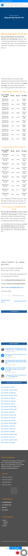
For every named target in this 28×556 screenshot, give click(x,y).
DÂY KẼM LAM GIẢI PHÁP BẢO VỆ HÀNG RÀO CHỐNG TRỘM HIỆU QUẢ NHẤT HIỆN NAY (16, 362)
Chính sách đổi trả (6, 482)
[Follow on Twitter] (17, 548)
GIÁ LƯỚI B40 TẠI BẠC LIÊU (8, 429)
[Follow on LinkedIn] (20, 548)
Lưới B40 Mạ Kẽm (6, 502)
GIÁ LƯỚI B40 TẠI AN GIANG (8, 420)
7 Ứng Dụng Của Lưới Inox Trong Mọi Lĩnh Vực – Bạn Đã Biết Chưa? (15, 375)
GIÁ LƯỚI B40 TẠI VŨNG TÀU (8, 401)
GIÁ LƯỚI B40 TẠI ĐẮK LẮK (8, 437)
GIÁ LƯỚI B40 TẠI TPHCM (7, 387)
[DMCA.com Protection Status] (14, 490)
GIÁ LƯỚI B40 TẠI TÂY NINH (8, 398)
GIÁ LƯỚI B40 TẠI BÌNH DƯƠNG (9, 390)
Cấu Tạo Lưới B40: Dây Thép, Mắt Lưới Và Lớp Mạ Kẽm (15, 355)
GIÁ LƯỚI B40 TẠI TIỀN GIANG (8, 406)
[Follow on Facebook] (10, 548)
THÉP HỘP (16, 15)
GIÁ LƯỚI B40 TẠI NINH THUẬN (9, 440)
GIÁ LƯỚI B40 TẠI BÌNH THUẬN (9, 434)
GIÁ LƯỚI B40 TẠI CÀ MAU (8, 431)
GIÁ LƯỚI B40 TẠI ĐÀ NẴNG (8, 442)
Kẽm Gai (4, 507)
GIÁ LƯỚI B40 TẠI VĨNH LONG (8, 415)
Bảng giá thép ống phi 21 (21, 301)
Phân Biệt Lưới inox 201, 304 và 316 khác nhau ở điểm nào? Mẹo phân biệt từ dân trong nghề (15, 369)
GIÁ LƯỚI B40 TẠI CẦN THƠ (8, 426)
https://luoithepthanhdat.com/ (15, 287)
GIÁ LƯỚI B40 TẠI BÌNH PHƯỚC (9, 395)
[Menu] (2, 5)
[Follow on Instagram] (14, 548)
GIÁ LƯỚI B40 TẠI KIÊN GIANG (8, 423)
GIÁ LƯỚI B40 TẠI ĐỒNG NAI (8, 393)
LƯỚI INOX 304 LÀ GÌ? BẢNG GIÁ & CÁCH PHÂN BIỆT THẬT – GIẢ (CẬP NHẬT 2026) (16, 349)
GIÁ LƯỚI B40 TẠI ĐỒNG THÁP (9, 409)
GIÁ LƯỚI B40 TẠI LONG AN (8, 404)
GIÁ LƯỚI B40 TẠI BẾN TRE (8, 412)
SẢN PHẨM (11, 15)
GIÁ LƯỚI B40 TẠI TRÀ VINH (8, 417)
